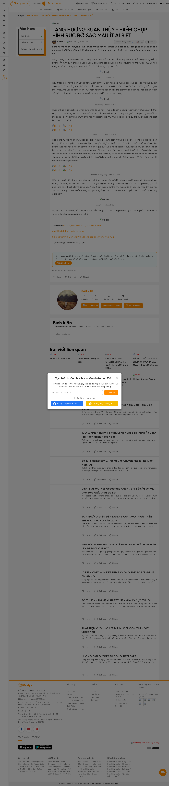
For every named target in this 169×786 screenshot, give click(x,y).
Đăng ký (111, 392)
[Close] (116, 377)
